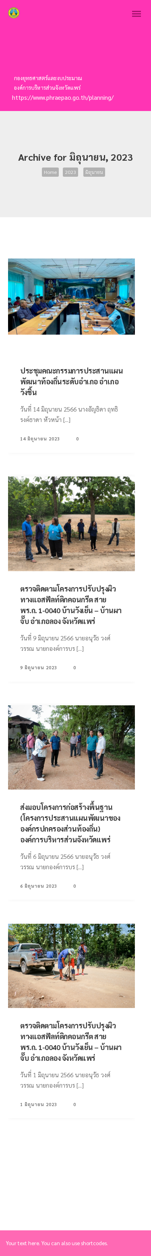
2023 (70, 172)
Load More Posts (71, 239)
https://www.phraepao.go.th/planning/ (63, 97)
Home (50, 172)
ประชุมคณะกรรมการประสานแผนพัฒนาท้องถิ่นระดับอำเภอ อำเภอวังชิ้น (71, 381)
